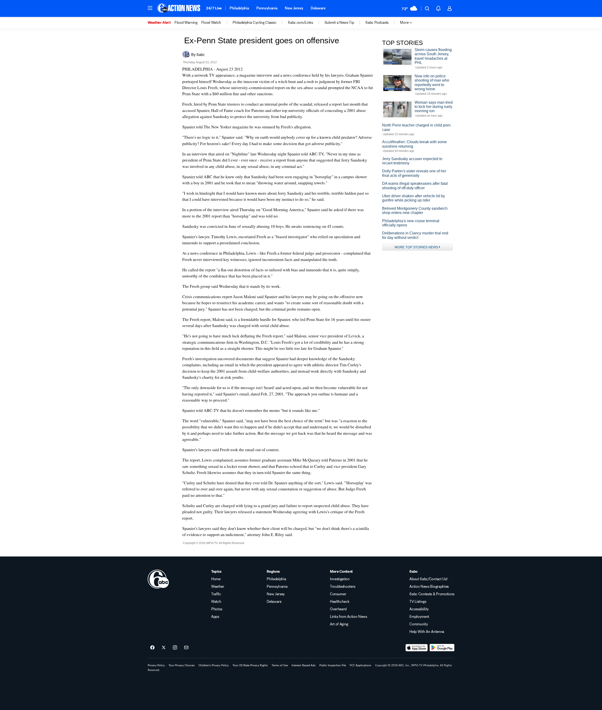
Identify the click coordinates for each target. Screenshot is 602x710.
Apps (215, 617)
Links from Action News (348, 617)
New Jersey (294, 8)
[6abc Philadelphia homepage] (179, 8)
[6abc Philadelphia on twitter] (163, 647)
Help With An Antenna (426, 632)
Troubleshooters (342, 586)
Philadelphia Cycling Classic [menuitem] (254, 22)
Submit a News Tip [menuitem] (339, 22)
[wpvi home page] (158, 579)
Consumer (338, 594)
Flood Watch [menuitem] (211, 22)
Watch (216, 602)
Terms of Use (280, 665)
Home (216, 579)
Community (418, 624)
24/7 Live (214, 8)
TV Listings (417, 602)
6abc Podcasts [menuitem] (376, 22)
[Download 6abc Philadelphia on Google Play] (442, 647)
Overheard (338, 609)
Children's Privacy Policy (213, 665)
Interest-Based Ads (304, 665)
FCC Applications (360, 665)
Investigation (340, 579)
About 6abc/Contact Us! (428, 579)
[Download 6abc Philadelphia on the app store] (416, 647)
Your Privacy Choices (182, 665)
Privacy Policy (156, 665)
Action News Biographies (429, 586)
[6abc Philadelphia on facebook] (152, 647)
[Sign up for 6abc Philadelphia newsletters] (186, 647)
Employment (419, 617)
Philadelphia (239, 8)
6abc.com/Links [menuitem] (300, 22)
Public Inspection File (332, 665)
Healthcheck (339, 602)
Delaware (318, 8)
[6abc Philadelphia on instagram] (175, 647)
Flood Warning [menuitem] (186, 22)
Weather (217, 586)
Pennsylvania (266, 8)
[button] (150, 8)
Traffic (216, 594)
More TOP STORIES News (416, 247)
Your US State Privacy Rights (250, 665)
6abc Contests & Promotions (431, 594)
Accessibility (419, 609)
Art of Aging (339, 624)
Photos (216, 609)
